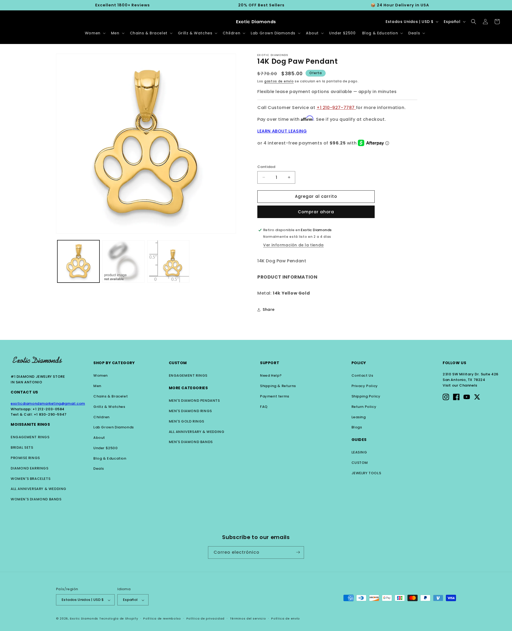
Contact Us (24, 392)
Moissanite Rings (30, 424)
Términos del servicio (248, 618)
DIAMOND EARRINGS (30, 468)
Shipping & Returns (278, 385)
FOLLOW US (454, 362)
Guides (359, 439)
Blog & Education (109, 458)
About (99, 437)
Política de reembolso (162, 618)
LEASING (359, 452)
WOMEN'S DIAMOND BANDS (36, 499)
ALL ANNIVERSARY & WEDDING (38, 488)
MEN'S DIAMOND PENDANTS (194, 400)
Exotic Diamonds (84, 619)
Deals (98, 468)
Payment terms (274, 396)
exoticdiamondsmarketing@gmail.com (48, 403)
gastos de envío (279, 81)
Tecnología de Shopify (118, 619)
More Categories (188, 388)
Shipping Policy (366, 396)
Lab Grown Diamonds (113, 427)
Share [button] (269, 309)
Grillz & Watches (109, 406)
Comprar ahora (316, 212)
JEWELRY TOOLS (366, 473)
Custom (178, 362)
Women (100, 375)
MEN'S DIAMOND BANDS (191, 441)
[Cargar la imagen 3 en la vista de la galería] (168, 261)
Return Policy (364, 406)
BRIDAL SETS (22, 447)
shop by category (114, 362)
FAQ (264, 406)
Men (97, 385)
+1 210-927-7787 (336, 108)
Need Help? (271, 375)
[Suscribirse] (298, 552)
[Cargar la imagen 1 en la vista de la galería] (78, 261)
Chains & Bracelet (110, 396)
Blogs (356, 427)
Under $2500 (105, 448)
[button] (95, 33)
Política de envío (285, 618)
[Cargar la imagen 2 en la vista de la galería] (123, 261)
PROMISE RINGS (25, 457)
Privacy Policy (364, 385)
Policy (358, 362)
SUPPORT (269, 362)
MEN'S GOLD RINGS (187, 421)
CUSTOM (359, 462)
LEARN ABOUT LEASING (282, 131)
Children (101, 417)
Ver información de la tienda (293, 245)
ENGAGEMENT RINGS (30, 437)
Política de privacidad (205, 618)
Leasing (358, 417)
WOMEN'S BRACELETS (30, 478)
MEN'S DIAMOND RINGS (190, 410)
